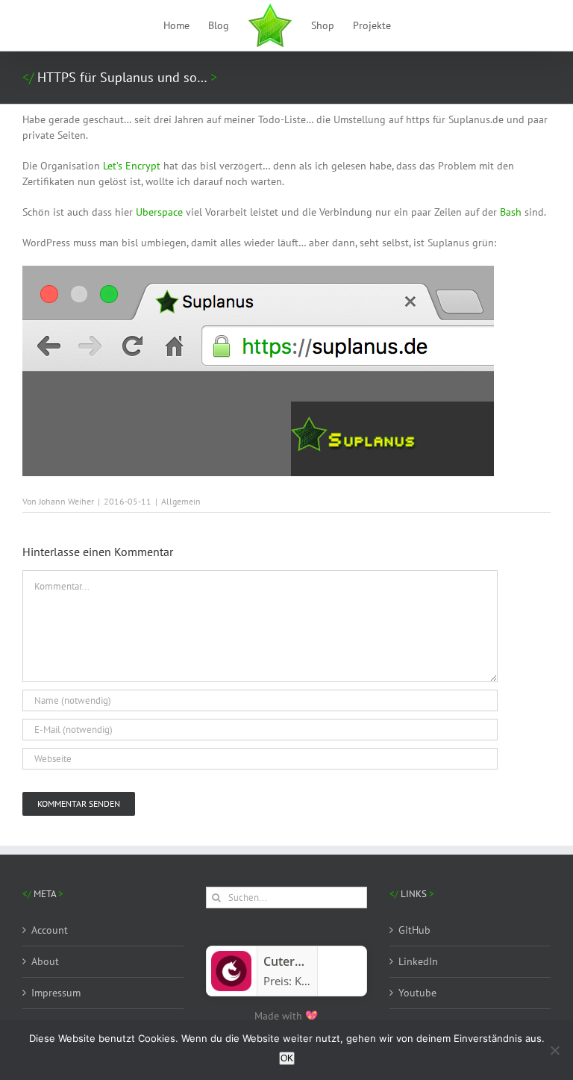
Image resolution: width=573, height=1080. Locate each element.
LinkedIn (418, 961)
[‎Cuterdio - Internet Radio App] (231, 957)
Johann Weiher (66, 501)
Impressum (56, 992)
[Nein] (554, 1050)
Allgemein (181, 501)
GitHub (414, 930)
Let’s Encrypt (131, 165)
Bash (511, 212)
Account (49, 930)
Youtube (417, 992)
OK (287, 1058)
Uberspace (159, 212)
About (45, 961)
